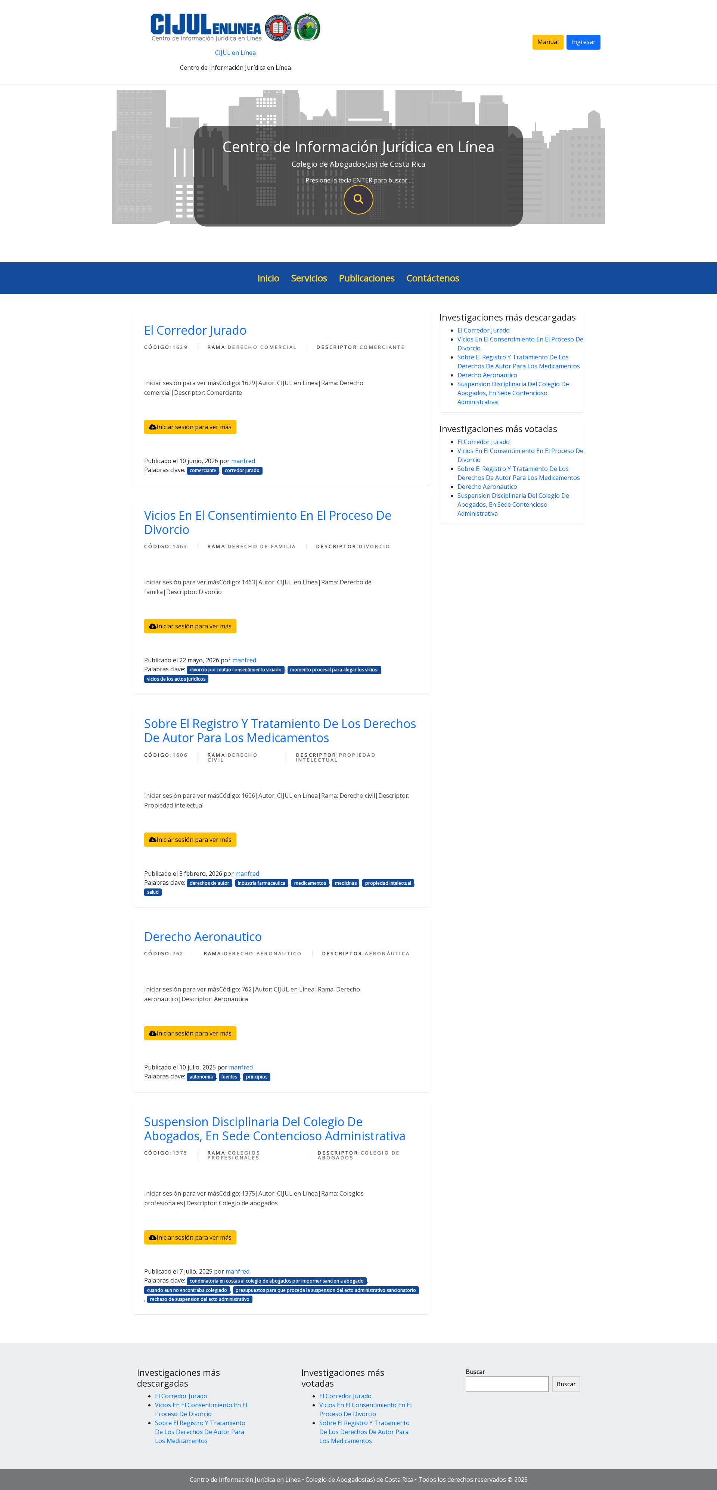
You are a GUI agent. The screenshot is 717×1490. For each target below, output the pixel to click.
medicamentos (310, 883)
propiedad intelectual (388, 883)
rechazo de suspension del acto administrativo (199, 1299)
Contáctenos (433, 278)
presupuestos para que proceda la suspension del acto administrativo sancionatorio (326, 1290)
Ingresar (583, 42)
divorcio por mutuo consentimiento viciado (236, 669)
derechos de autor (209, 883)
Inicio (268, 278)
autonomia (201, 1077)
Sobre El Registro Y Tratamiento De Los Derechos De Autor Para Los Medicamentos (280, 730)
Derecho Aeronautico (203, 936)
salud (153, 892)
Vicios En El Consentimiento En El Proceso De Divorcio (267, 522)
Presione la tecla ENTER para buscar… (358, 180)
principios (256, 1077)
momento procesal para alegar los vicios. (334, 669)
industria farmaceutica (261, 883)
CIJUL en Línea (235, 53)
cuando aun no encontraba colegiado (187, 1290)
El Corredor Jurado (195, 330)
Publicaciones (367, 278)
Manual (548, 42)
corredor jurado (242, 470)
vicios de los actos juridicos (176, 679)
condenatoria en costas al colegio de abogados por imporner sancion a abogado (277, 1281)
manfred (243, 461)
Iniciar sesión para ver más (194, 427)
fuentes (229, 1077)
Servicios (309, 278)
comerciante (203, 470)
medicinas (346, 883)
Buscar (475, 1372)
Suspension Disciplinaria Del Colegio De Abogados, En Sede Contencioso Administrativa (275, 1128)
